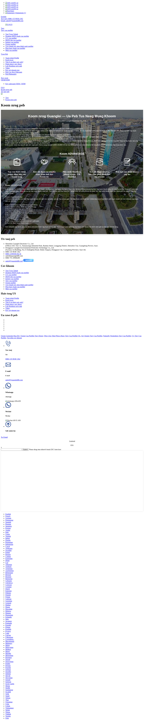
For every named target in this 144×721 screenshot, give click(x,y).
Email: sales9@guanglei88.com (12, 21)
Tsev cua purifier (7, 30)
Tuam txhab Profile (12, 58)
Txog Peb (4, 54)
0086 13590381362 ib (13, 254)
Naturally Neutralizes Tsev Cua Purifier (117, 336)
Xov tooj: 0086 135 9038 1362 (12, 19)
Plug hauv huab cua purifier (15, 48)
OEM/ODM (5, 80)
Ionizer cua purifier (12, 42)
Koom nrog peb (6, 90)
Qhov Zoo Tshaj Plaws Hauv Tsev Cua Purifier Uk (62, 336)
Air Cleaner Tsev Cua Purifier (91, 336)
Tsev (2, 28)
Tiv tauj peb (5, 92)
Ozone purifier (10, 44)
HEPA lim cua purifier (13, 40)
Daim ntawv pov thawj (13, 64)
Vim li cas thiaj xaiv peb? (14, 62)
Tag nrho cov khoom (14, 338)
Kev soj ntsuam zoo (12, 70)
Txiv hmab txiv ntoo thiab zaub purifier (19, 46)
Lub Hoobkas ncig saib (13, 66)
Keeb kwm (9, 60)
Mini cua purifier (11, 50)
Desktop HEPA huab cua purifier (17, 36)
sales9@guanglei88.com (14, 261)
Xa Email (4, 437)
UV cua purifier (11, 38)
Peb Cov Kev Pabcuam (13, 72)
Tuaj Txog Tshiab (11, 34)
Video (7, 68)
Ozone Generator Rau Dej (10, 336)
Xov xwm (4, 78)
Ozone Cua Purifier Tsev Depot (31, 336)
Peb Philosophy (11, 74)
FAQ (2, 88)
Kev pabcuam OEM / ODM (15, 84)
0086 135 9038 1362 (12, 359)
